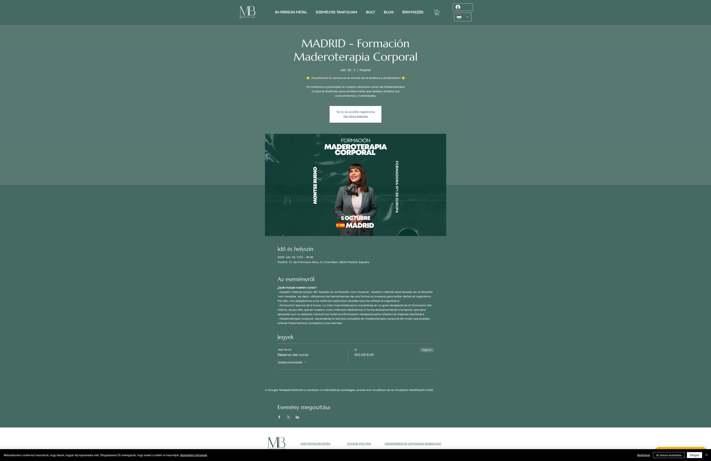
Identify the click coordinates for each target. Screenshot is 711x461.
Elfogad (694, 455)
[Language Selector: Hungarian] (462, 17)
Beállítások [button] (643, 455)
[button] (437, 12)
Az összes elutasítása (669, 455)
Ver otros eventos (355, 116)
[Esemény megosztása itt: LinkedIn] (297, 417)
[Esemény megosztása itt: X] (288, 417)
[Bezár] (706, 455)
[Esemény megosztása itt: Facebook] (279, 417)
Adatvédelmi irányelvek (193, 455)
